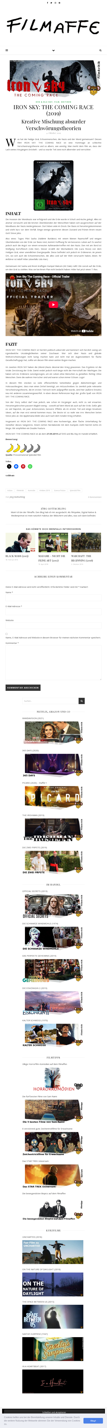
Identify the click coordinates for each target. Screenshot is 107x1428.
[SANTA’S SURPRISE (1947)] (52, 1349)
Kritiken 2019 (45, 490)
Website (10, 620)
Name (9, 592)
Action (9, 490)
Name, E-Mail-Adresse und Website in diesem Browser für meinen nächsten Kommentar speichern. (53, 637)
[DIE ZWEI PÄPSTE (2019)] (52, 862)
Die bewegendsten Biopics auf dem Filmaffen (44, 1193)
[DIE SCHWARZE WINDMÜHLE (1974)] (52, 938)
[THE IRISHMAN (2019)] (52, 830)
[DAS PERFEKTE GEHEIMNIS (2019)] (52, 971)
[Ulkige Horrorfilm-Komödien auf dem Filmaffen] (52, 1079)
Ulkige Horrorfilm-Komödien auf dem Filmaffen (44, 1064)
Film (56, 102)
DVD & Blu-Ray (44, 102)
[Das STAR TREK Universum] (52, 1176)
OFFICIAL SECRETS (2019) (35, 891)
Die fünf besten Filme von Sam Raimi (39, 1096)
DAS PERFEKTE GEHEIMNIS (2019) (39, 955)
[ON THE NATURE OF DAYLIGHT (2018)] (52, 1284)
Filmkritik (20, 490)
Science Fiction (59, 490)
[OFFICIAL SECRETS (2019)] (52, 906)
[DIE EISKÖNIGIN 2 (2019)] (52, 1003)
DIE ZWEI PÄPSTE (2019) (34, 847)
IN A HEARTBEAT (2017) (34, 1366)
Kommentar (12, 643)
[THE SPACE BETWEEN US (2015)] (52, 1317)
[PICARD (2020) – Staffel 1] (52, 798)
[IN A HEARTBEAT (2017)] (52, 1381)
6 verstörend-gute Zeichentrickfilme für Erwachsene (47, 1128)
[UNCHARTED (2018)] (52, 1252)
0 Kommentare (94, 497)
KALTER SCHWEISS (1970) (35, 1020)
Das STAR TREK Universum (35, 1161)
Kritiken (66, 102)
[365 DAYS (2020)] (52, 766)
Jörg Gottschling (17, 497)
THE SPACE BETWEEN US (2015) (38, 1301)
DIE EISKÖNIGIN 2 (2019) (34, 988)
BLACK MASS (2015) (17, 556)
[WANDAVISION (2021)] (52, 733)
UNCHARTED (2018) (32, 1237)
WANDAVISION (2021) (33, 718)
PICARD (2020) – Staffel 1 (34, 782)
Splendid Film (75, 490)
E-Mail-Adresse (14, 606)
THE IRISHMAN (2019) (33, 815)
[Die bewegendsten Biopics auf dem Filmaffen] (52, 1208)
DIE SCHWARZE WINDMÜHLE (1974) (40, 923)
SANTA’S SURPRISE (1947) (35, 1334)
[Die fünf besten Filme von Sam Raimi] (52, 1111)
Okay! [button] (93, 1421)
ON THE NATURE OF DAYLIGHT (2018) (41, 1269)
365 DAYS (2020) (30, 750)
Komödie (31, 490)
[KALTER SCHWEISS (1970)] (52, 1035)
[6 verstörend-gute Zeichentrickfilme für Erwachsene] (52, 1144)
